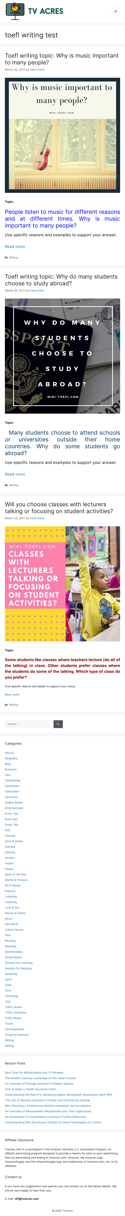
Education (11, 797)
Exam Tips (11, 813)
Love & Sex (12, 907)
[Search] (58, 724)
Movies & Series (15, 913)
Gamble (10, 846)
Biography (11, 758)
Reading (10, 940)
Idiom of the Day (15, 874)
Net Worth (11, 924)
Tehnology (11, 996)
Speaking (11, 974)
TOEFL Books (13, 1007)
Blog (8, 763)
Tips (7, 1001)
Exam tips (11, 819)
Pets (8, 935)
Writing (13, 257)
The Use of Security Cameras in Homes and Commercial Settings (47, 1100)
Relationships (13, 951)
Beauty (9, 752)
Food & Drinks (14, 841)
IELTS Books (13, 885)
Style (8, 985)
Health (9, 863)
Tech (8, 990)
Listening (11, 896)
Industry (10, 891)
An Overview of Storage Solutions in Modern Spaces (39, 1083)
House (9, 868)
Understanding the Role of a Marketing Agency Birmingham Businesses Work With (58, 1094)
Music (9, 918)
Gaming (10, 852)
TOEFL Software (15, 1012)
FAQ (7, 830)
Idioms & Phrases (16, 880)
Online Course (14, 929)
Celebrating (12, 780)
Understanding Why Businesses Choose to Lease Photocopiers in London (53, 1122)
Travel (9, 1023)
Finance (10, 835)
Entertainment (14, 808)
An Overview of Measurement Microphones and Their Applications (48, 1111)
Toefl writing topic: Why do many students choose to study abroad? (61, 280)
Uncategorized (14, 1029)
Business (11, 769)
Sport (8, 979)
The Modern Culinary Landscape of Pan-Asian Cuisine (40, 1078)
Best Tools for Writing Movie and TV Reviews (34, 1072)
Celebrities (12, 786)
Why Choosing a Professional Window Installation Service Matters (48, 1105)
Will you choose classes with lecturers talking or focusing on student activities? (59, 507)
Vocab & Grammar (17, 1034)
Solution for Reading (18, 968)
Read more (15, 246)
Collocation (12, 791)
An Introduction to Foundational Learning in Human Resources (45, 1116)
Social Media (13, 957)
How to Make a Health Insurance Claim (30, 1089)
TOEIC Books (13, 1018)
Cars (8, 775)
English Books (14, 802)
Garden (10, 857)
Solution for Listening (19, 962)
